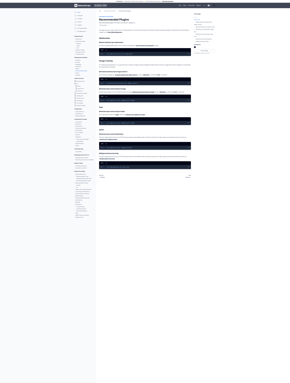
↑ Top (195, 17)
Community (191, 5)
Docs (180, 5)
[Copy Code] (188, 53)
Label (117, 114)
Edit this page (204, 50)
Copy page (103, 25)
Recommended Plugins (125, 11)
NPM (102, 50)
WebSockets (197, 19)
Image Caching (198, 24)
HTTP (195, 36)
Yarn (106, 50)
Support (198, 5)
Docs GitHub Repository (115, 32)
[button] (204, 5)
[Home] (100, 11)
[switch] (209, 5)
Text (195, 31)
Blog (184, 5)
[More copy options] (108, 25)
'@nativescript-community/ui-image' (143, 92)
